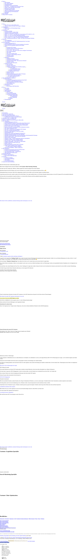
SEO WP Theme (6, 537)
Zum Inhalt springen (31, 541)
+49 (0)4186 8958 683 (4, 254)
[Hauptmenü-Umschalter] (2, 110)
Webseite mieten (3, 528)
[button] (39, 102)
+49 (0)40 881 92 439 (4, 251)
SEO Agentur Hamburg (21, 535)
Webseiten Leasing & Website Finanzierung (8, 527)
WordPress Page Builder (4, 535)
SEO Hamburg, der (13, 535)
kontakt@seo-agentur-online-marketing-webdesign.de (12, 256)
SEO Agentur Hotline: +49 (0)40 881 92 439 (8, 16)
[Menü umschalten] (8, 27)
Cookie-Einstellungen (4, 541)
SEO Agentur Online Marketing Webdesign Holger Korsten (21, 537)
